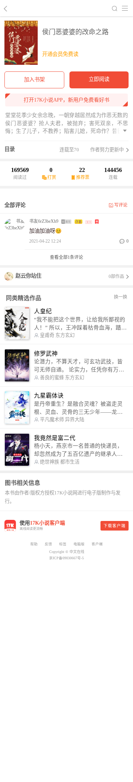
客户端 (97, 544)
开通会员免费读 (60, 54)
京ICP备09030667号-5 (66, 558)
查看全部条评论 (66, 257)
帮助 (34, 544)
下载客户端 (114, 526)
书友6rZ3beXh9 (43, 221)
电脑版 (79, 544)
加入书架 (34, 79)
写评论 (121, 205)
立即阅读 (99, 79)
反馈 (48, 544)
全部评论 (14, 205)
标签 (62, 544)
